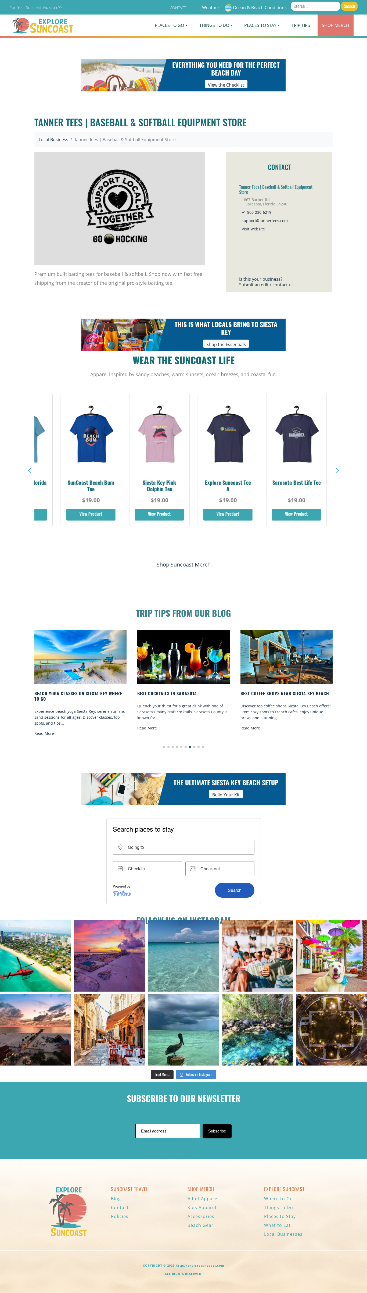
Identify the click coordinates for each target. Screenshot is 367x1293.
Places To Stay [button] (260, 25)
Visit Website (253, 228)
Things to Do (278, 1207)
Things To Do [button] (214, 25)
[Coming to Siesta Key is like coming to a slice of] (257, 956)
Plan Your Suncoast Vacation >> (35, 7)
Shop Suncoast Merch (184, 564)
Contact (178, 7)
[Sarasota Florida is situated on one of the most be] (35, 956)
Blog (116, 1199)
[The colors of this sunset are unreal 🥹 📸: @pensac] (109, 956)
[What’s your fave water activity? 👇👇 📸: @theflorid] (183, 956)
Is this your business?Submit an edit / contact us (266, 282)
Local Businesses (283, 1234)
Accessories (201, 1216)
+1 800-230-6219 (256, 212)
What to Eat (277, 1225)
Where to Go (278, 1199)
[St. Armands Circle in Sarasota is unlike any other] (331, 1030)
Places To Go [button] (169, 25)
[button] (337, 471)
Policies (119, 1216)
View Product (80, 514)
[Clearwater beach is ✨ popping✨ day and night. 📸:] (35, 1030)
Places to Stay (280, 1216)
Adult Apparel (203, 1199)
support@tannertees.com (265, 220)
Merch (335, 25)
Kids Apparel (202, 1207)
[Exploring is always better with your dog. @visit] (331, 956)
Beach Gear (201, 1225)
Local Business (53, 140)
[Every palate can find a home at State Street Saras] (109, 1030)
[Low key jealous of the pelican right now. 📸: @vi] (183, 1030)
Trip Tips (301, 25)
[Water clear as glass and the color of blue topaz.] (257, 1030)
